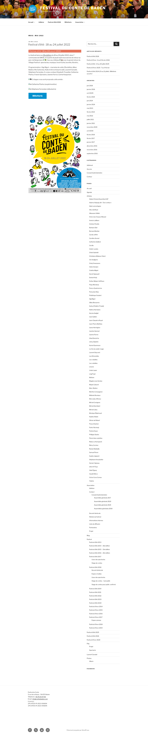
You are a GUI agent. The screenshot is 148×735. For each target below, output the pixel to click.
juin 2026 (90, 85)
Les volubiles (93, 359)
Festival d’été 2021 (95, 592)
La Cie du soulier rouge (96, 349)
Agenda (89, 192)
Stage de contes (97, 563)
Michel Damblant (94, 406)
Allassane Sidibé (94, 213)
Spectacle (92, 650)
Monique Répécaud (95, 413)
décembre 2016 (92, 146)
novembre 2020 (92, 127)
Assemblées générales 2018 (103, 508)
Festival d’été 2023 (95, 599)
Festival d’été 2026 (54, 22)
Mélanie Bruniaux (94, 395)
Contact (91, 492)
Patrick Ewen (93, 431)
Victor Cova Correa (95, 477)
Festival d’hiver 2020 (93, 640)
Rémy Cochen (93, 445)
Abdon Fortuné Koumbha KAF (98, 199)
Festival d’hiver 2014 (95, 606)
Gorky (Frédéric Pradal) (96, 306)
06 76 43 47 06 (41, 697)
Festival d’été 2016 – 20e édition (99, 553)
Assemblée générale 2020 (102, 501)
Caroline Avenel (94, 238)
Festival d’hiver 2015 (95, 610)
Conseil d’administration (99, 495)
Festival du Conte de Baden (73, 8)
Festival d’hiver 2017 (95, 617)
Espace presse (96, 620)
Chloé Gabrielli (93, 252)
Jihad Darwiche (94, 338)
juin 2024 (90, 100)
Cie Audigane (93, 259)
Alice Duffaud (93, 210)
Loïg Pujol (92, 374)
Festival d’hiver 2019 (95, 628)
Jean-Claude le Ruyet (96, 320)
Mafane (91, 377)
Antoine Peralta (94, 224)
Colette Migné (93, 270)
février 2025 (91, 97)
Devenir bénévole (94, 513)
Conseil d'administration (94, 173)
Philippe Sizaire (94, 434)
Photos (89, 658)
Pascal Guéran (94, 424)
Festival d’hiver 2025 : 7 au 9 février (98, 67)
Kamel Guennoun (94, 345)
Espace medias (96, 574)
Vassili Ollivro (93, 474)
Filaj (88, 643)
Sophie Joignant (94, 456)
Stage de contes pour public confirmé (104, 584)
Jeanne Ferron (93, 334)
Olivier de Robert (94, 420)
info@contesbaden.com (40, 699)
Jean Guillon (93, 317)
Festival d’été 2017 (95, 556)
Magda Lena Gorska (95, 381)
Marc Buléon (93, 388)
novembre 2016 (92, 149)
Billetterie (68, 22)
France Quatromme (95, 288)
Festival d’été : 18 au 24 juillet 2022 (49, 44)
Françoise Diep (94, 292)
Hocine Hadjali (93, 313)
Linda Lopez (93, 370)
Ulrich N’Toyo (93, 467)
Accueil (30, 22)
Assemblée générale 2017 (102, 498)
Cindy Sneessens (94, 263)
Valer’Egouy (93, 470)
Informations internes (96, 520)
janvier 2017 (91, 142)
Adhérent (90, 165)
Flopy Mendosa (94, 285)
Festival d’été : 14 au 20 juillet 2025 (98, 64)
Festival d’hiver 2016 (95, 613)
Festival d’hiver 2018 (95, 624)
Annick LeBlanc (94, 220)
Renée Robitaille (94, 449)
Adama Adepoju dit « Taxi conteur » (100, 202)
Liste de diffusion (94, 524)
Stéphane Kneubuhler (96, 459)
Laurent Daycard (94, 352)
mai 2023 (90, 108)
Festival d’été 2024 (95, 603)
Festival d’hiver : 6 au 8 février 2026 (98, 60)
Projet (91, 531)
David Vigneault (94, 274)
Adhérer (41, 22)
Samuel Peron (93, 452)
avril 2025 (90, 93)
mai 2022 (90, 116)
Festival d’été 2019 (95, 588)
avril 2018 (90, 131)
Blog (88, 535)
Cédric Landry (93, 249)
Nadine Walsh (93, 417)
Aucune (89, 169)
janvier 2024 (91, 104)
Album (91, 661)
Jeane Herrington (94, 327)
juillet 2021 (90, 119)
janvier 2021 (91, 123)
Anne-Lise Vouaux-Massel (97, 217)
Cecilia (91, 245)
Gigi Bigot (92, 299)
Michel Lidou (93, 409)
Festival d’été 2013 (95, 542)
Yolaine (91, 481)
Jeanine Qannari (94, 331)
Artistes (89, 196)
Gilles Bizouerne (94, 302)
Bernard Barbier (94, 231)
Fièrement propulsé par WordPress (78, 730)
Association (79, 22)
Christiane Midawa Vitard (97, 256)
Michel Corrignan (94, 402)
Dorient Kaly (93, 277)
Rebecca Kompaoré (95, 442)
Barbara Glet (93, 227)
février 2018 (91, 134)
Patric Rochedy (94, 427)
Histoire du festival (95, 517)
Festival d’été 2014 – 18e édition (99, 546)
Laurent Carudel (92, 654)
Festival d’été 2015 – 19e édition (99, 549)
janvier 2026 (91, 89)
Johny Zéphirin (93, 342)
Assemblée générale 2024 (102, 505)
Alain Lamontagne (95, 206)
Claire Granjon (93, 267)
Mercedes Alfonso (95, 399)
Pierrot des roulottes (95, 438)
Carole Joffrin (93, 234)
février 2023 (91, 112)
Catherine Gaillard (95, 242)
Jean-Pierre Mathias (95, 324)
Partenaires (93, 527)
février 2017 (91, 138)
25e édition (47, 55)
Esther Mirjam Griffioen (96, 281)
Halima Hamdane (94, 310)
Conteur (89, 176)
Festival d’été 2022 (95, 596)
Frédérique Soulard (95, 295)
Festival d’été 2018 (95, 567)
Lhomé (91, 367)
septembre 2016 (92, 153)
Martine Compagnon (95, 392)
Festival (89, 539)
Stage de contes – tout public (101, 581)
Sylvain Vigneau (94, 463)
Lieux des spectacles (98, 559)
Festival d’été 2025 (93, 632)
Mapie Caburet (94, 384)
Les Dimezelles (94, 356)
